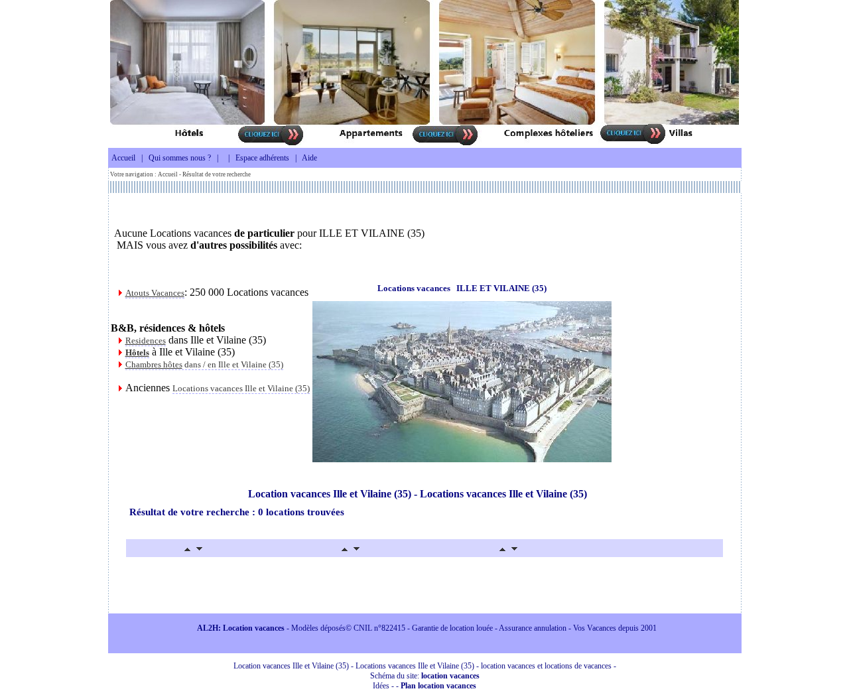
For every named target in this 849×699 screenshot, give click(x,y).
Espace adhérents (262, 157)
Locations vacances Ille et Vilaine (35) (241, 388)
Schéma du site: (425, 675)
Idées (381, 685)
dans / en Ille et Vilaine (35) (204, 364)
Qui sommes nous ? (180, 157)
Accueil (123, 157)
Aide (309, 157)
